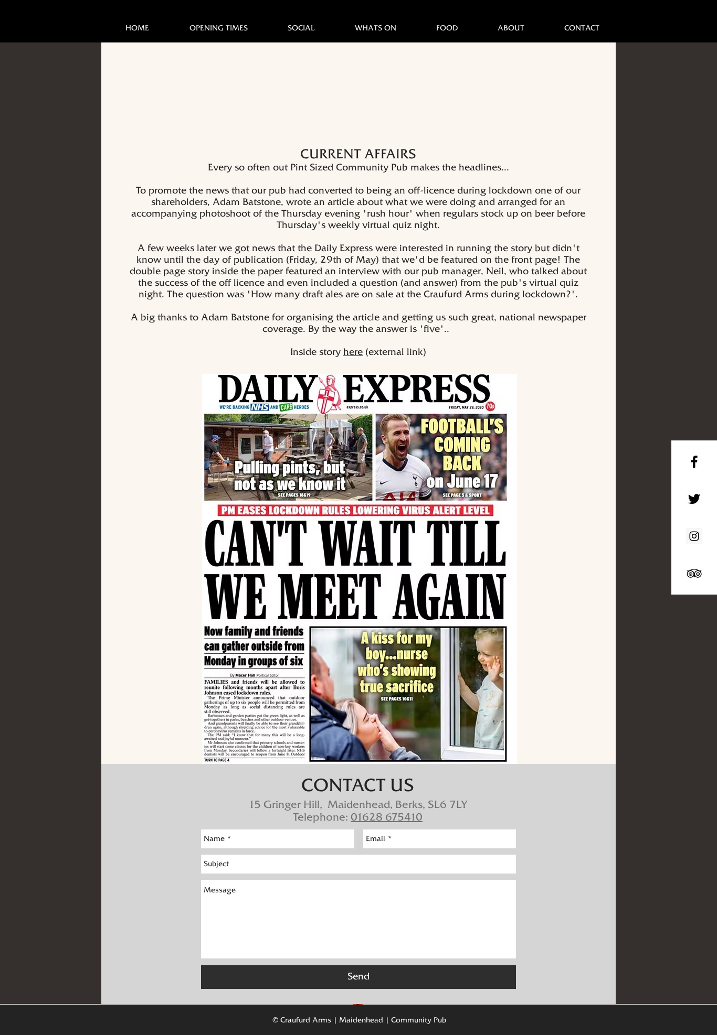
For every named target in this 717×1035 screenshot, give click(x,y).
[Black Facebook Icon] (694, 462)
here (353, 352)
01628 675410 (387, 817)
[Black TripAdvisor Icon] (694, 573)
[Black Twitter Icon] (694, 499)
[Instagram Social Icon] (694, 536)
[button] (375, 28)
